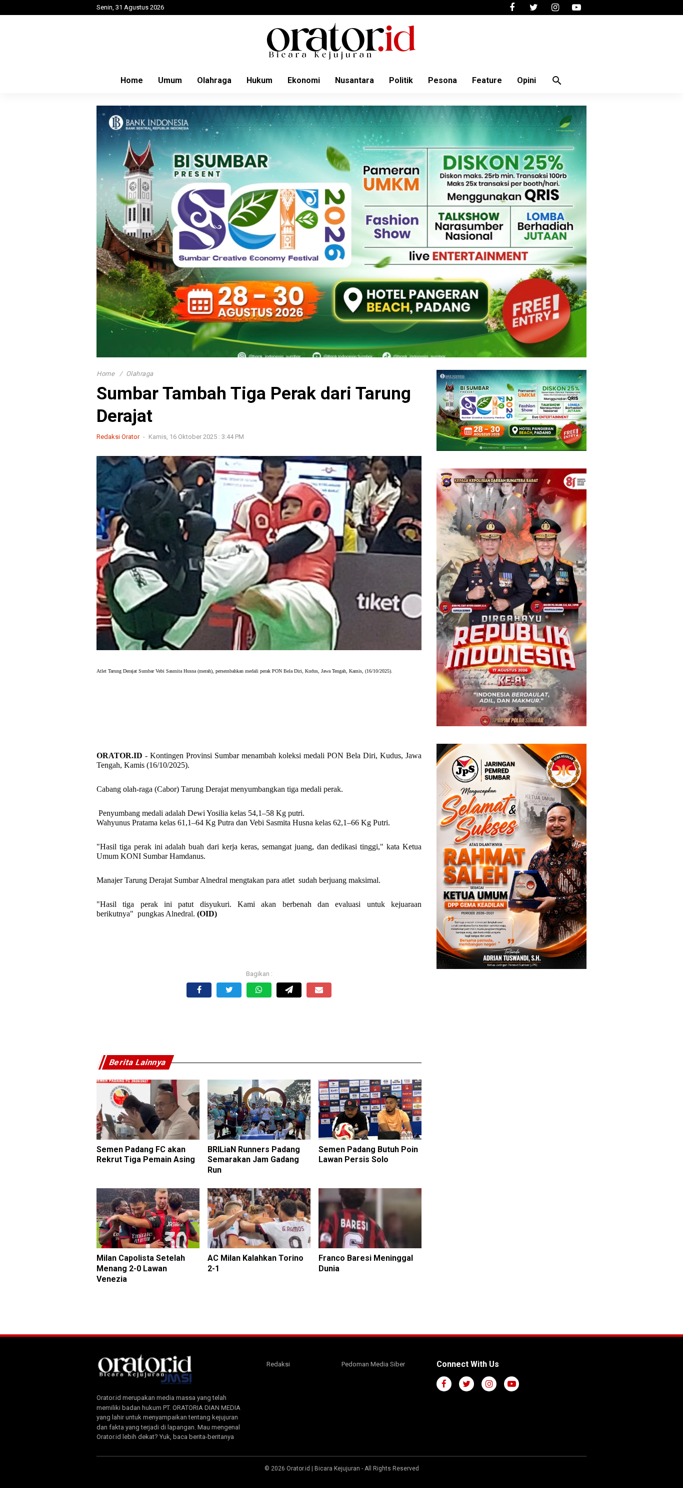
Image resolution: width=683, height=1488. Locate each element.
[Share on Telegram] (289, 990)
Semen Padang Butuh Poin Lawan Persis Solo (368, 1155)
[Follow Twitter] (534, 7)
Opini (526, 80)
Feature (487, 80)
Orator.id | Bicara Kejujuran (324, 1468)
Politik (401, 80)
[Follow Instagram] (555, 7)
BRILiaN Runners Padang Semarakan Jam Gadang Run (254, 1160)
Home (131, 80)
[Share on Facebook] (199, 990)
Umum (170, 80)
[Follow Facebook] (512, 7)
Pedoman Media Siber (373, 1364)
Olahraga (214, 80)
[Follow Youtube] (576, 7)
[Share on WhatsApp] (259, 990)
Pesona (442, 80)
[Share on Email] (319, 990)
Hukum (259, 80)
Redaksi (278, 1364)
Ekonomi (304, 80)
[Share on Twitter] (229, 990)
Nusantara (354, 80)
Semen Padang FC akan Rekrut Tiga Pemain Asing (145, 1155)
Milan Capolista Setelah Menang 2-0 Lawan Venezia (140, 1268)
